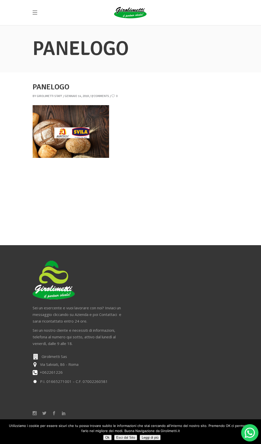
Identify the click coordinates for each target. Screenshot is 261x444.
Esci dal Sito (125, 437)
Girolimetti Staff (49, 96)
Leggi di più (150, 437)
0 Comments (100, 96)
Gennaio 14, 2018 (77, 96)
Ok (107, 437)
